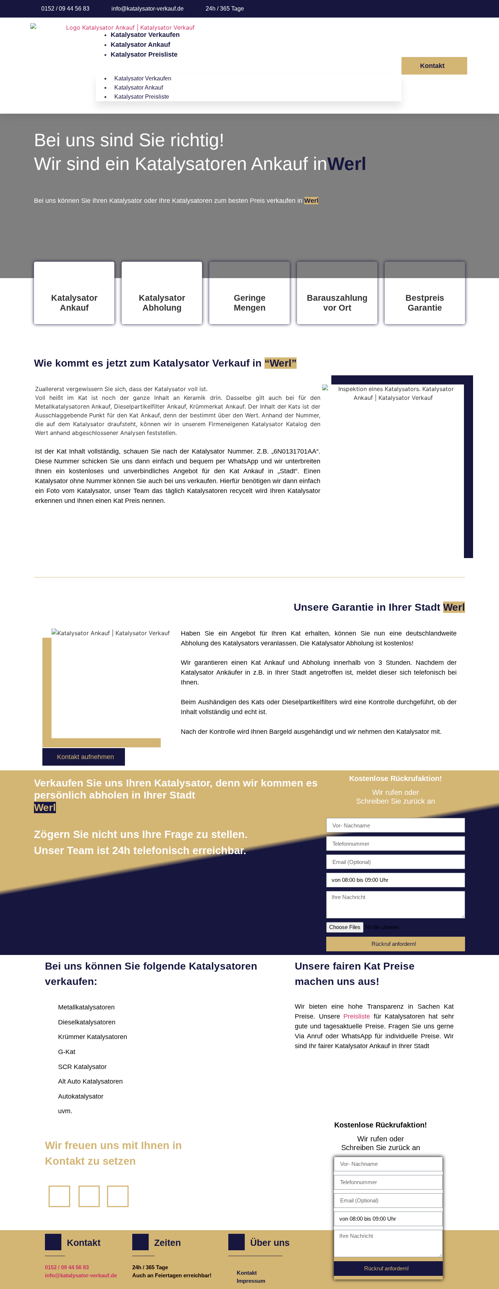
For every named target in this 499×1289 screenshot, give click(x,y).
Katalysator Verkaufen (145, 34)
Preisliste (358, 1016)
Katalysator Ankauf (140, 44)
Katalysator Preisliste (144, 54)
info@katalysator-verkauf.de (81, 1275)
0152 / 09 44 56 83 (67, 1267)
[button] (248, 64)
